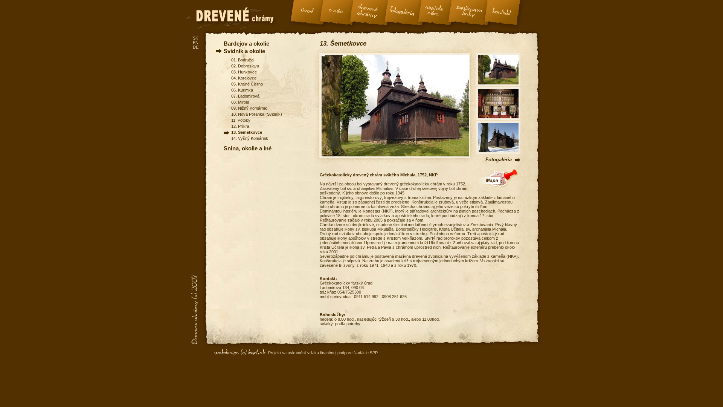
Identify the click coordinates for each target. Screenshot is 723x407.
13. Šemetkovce (246, 132)
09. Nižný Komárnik (249, 108)
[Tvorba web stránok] (241, 352)
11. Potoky (240, 120)
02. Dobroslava (245, 66)
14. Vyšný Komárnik (249, 138)
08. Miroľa (240, 102)
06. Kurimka (242, 90)
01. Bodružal (242, 60)
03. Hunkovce (244, 72)
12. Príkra (240, 126)
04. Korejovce (243, 78)
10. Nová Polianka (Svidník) (256, 114)
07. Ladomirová (245, 96)
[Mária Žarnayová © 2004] (498, 85)
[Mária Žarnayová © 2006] (498, 152)
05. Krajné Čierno (247, 84)
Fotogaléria (498, 159)
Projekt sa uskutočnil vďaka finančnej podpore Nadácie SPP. (323, 352)
